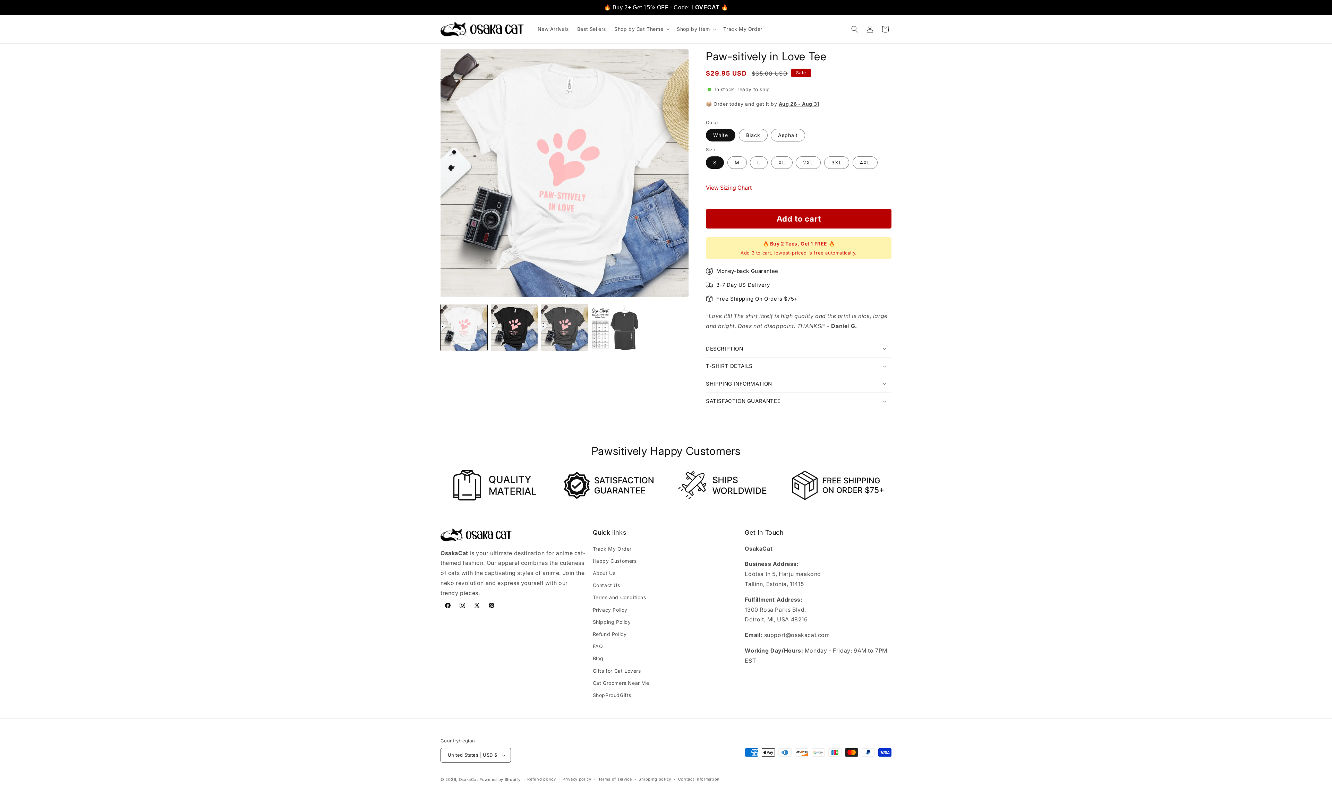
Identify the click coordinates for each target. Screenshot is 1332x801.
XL (781, 162)
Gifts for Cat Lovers (617, 671)
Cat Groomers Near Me (621, 683)
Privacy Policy (610, 610)
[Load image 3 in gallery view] (564, 327)
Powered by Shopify (500, 779)
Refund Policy (610, 634)
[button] (641, 29)
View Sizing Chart (729, 187)
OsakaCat (468, 779)
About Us (604, 573)
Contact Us (606, 585)
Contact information (699, 779)
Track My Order (612, 549)
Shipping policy (655, 779)
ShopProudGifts (612, 695)
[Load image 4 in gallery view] (614, 327)
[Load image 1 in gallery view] (464, 327)
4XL (865, 162)
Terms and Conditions (619, 597)
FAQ (598, 646)
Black (753, 135)
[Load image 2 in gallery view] (514, 327)
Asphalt (788, 135)
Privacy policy (577, 779)
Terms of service (615, 779)
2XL (808, 162)
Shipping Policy (612, 622)
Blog (598, 658)
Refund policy (541, 779)
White (720, 135)
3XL (836, 162)
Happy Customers (615, 561)
